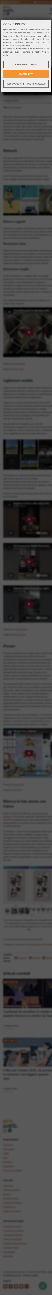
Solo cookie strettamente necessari (26, 84)
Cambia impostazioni (26, 64)
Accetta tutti (26, 74)
